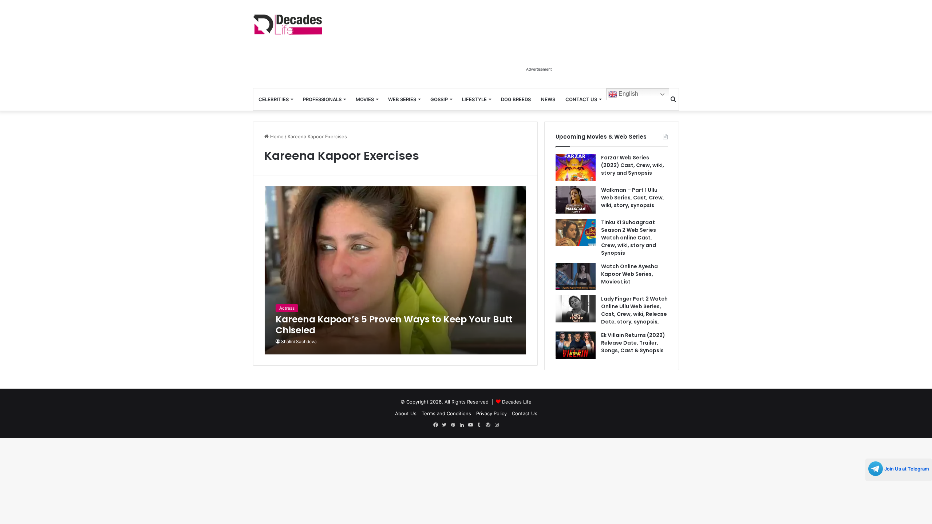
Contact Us (581, 99)
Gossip (439, 99)
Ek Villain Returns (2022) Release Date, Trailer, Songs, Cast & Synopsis (633, 343)
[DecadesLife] (287, 25)
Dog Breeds (516, 99)
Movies (365, 99)
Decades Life (517, 402)
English (627, 94)
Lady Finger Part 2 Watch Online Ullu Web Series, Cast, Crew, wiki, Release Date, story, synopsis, (634, 310)
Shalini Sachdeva (299, 341)
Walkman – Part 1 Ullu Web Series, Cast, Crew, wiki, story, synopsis (632, 197)
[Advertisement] (538, 46)
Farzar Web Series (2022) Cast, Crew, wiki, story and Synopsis (632, 165)
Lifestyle (474, 99)
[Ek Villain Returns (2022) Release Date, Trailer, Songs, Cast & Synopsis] (576, 345)
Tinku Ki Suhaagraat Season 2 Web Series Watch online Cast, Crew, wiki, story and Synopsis (628, 238)
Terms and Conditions (446, 413)
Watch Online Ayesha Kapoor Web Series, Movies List (629, 274)
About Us (405, 413)
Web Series (402, 99)
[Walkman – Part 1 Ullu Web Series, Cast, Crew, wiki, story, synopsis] (576, 200)
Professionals (322, 99)
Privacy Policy (491, 413)
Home (276, 136)
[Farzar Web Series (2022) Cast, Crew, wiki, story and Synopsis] (576, 167)
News (548, 99)
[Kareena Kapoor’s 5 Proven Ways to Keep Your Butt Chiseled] (395, 270)
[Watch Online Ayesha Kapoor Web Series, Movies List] (576, 276)
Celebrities (273, 99)
